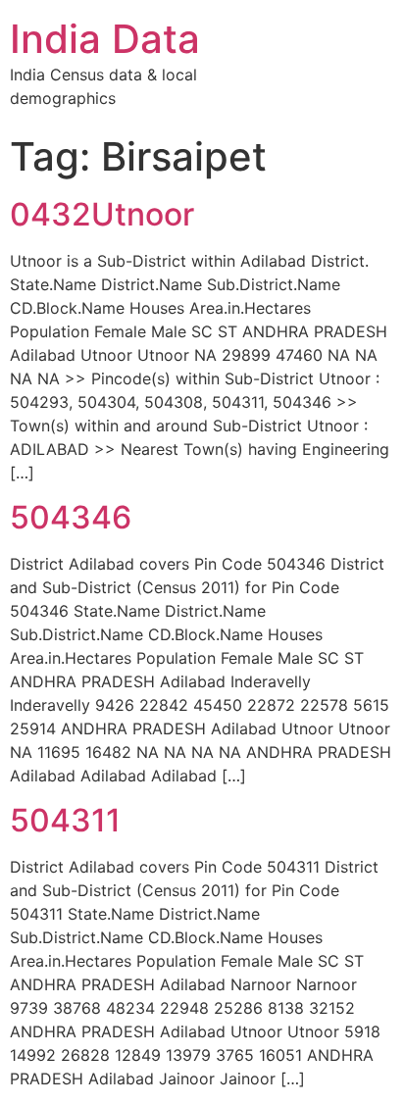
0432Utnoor (102, 214)
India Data (105, 39)
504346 (70, 517)
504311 (65, 820)
